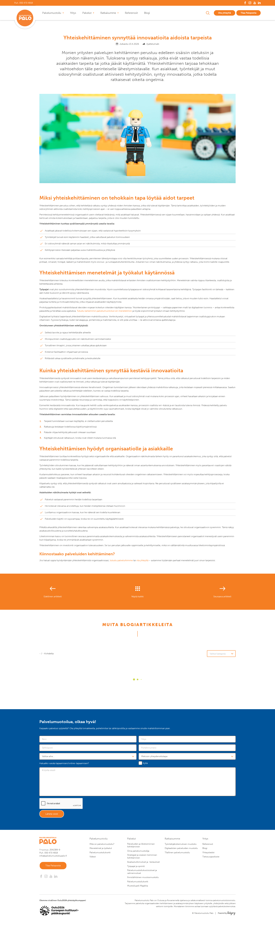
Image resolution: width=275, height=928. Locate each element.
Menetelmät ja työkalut (101, 848)
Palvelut (87, 12)
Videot (93, 856)
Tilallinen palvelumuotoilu (177, 852)
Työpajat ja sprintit (136, 866)
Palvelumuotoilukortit (100, 852)
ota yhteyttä (142, 560)
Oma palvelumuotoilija (138, 851)
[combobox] (87, 756)
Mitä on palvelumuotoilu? (102, 844)
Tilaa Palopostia (248, 13)
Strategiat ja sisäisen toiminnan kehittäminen (142, 856)
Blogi (147, 12)
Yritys (73, 12)
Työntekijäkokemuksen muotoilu (181, 844)
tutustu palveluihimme (121, 560)
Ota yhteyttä (224, 13)
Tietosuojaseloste (210, 856)
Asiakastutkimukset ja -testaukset (143, 862)
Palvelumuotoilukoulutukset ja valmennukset (142, 871)
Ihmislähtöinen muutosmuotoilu (143, 877)
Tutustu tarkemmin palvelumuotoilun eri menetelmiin (104, 311)
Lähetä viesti (51, 814)
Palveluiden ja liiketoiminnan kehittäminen (141, 845)
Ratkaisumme (108, 12)
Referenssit (131, 12)
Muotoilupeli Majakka (137, 885)
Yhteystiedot (208, 852)
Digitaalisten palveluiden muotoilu (181, 848)
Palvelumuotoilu (51, 12)
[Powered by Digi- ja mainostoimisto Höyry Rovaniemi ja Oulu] (227, 912)
